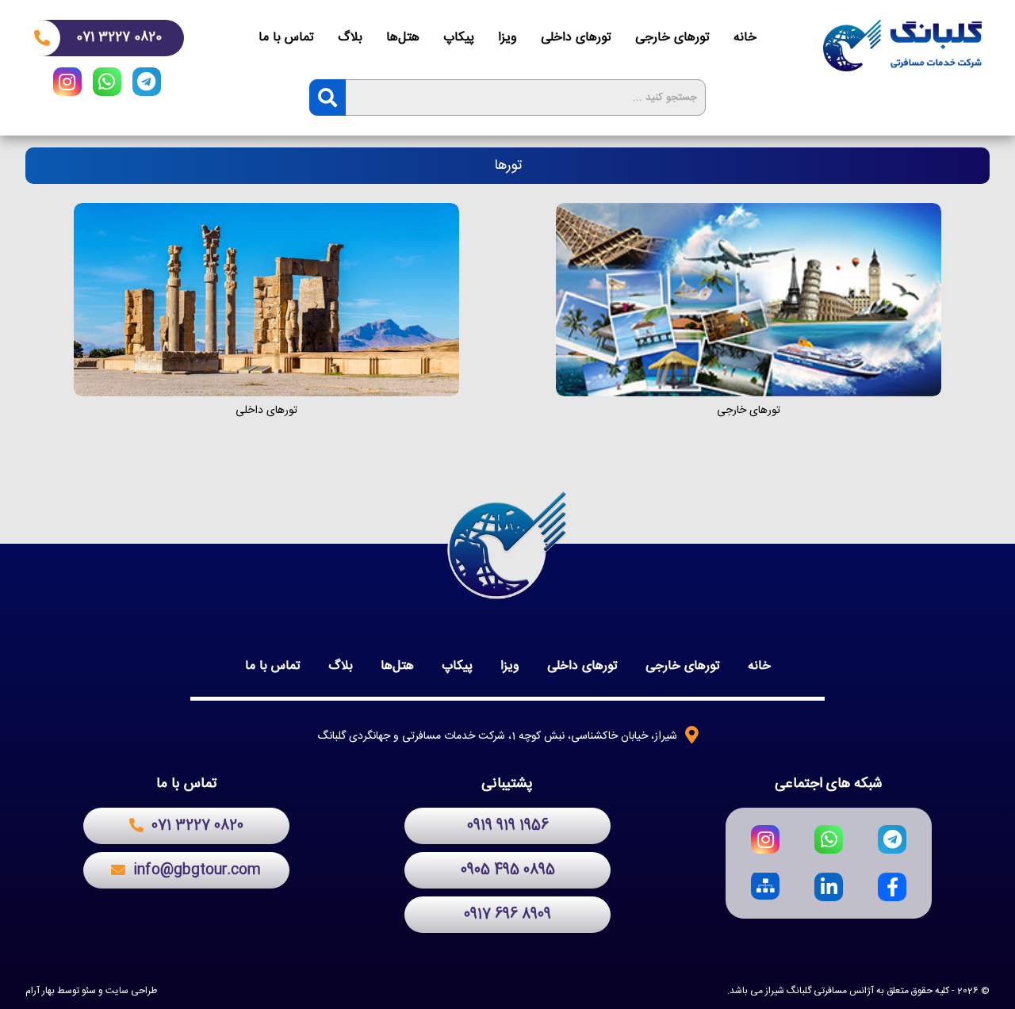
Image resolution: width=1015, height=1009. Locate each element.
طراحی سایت (131, 991)
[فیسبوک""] (892, 887)
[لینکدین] (828, 887)
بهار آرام (40, 991)
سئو (89, 991)
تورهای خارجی (672, 37)
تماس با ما (286, 37)
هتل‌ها (402, 37)
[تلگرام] (146, 84)
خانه (744, 37)
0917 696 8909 (507, 915)
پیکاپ (458, 37)
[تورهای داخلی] (266, 299)
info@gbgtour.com (197, 870)
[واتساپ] (107, 84)
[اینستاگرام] (67, 84)
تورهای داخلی (576, 37)
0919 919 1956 (508, 826)
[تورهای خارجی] (748, 299)
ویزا (507, 37)
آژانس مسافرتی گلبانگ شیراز (819, 991)
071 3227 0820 (119, 37)
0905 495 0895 (508, 870)
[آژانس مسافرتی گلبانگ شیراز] (902, 45)
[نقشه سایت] (765, 887)
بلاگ (350, 37)
